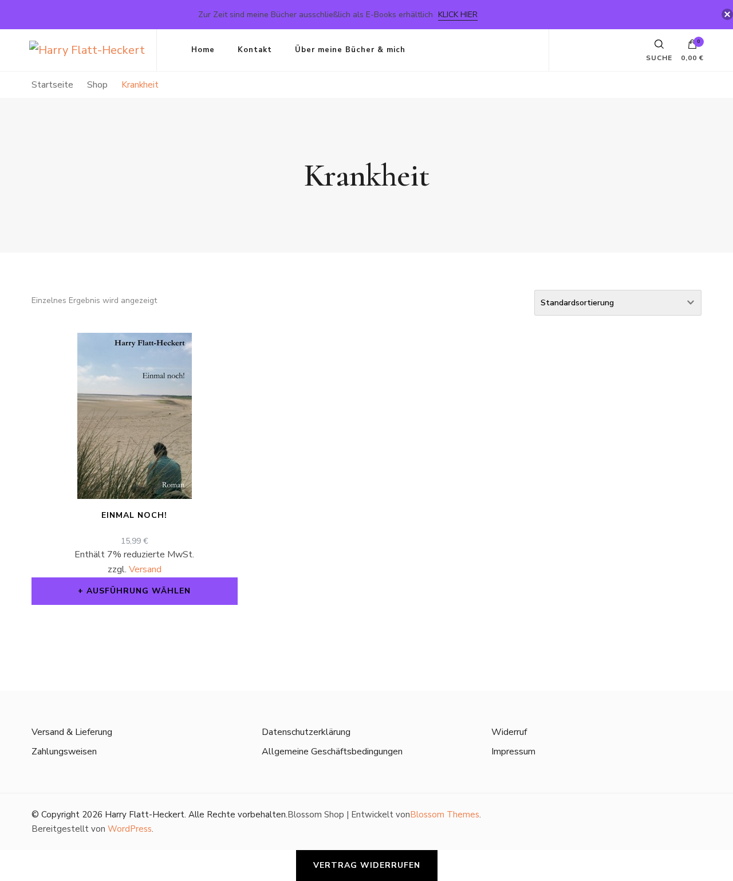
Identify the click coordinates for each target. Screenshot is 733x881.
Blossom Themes (444, 814)
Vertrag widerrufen (366, 865)
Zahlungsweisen (64, 751)
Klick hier (458, 14)
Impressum (513, 751)
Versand (145, 569)
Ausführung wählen (138, 590)
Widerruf (509, 732)
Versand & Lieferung (71, 732)
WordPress (130, 829)
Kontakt (255, 50)
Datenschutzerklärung (306, 732)
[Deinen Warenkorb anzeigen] (692, 47)
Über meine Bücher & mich (350, 50)
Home (203, 50)
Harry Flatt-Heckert (144, 814)
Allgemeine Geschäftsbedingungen (332, 751)
